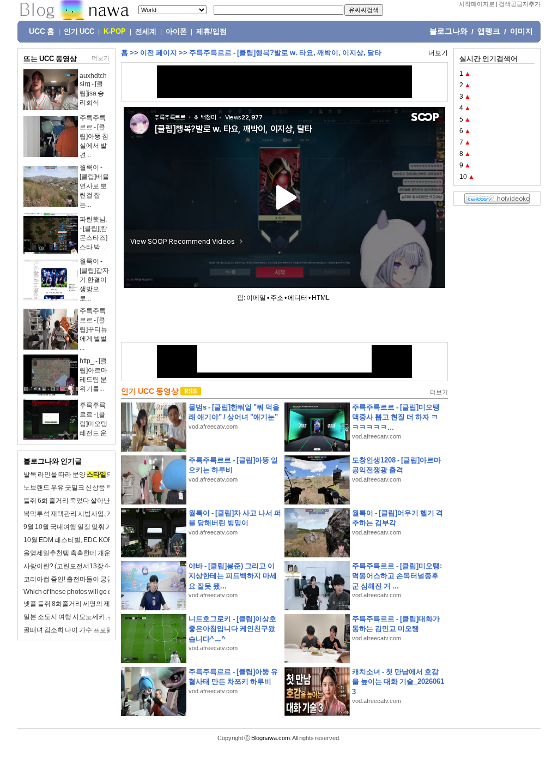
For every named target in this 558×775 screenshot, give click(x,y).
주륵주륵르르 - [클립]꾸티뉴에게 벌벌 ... (93, 329)
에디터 (297, 298)
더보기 (101, 58)
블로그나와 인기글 (52, 461)
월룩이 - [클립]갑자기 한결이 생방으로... (94, 279)
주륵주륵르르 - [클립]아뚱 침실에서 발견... (94, 136)
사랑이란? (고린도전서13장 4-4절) (73, 566)
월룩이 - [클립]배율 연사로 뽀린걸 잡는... (94, 186)
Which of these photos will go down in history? (89, 592)
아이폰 (176, 31)
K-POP (115, 31)
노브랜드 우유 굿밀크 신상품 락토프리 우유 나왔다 (95, 487)
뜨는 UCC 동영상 (50, 59)
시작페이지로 (477, 4)
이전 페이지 (158, 53)
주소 (276, 298)
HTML (321, 298)
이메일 (256, 298)
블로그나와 (448, 31)
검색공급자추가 (520, 4)
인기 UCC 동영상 (150, 391)
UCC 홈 (41, 31)
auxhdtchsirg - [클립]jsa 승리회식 (93, 89)
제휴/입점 (211, 31)
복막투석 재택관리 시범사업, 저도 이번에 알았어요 (95, 514)
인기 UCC (79, 31)
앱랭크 (488, 31)
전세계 (145, 31)
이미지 (521, 31)
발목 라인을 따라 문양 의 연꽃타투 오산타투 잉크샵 (105, 474)
